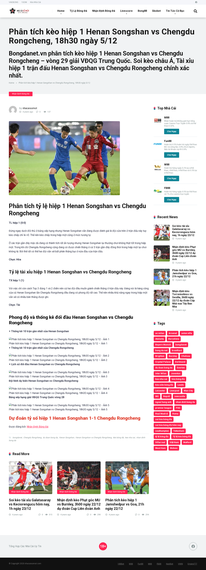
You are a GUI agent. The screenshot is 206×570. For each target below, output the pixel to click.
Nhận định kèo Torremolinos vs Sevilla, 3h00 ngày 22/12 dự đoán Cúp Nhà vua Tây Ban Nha (183, 299)
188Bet (121, 564)
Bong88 (142, 10)
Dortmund (180, 361)
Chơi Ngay (171, 131)
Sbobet (156, 10)
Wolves (174, 448)
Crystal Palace (163, 361)
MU (157, 396)
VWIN (180, 564)
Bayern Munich (163, 344)
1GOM (24, 2)
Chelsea (185, 356)
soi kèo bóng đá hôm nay (168, 425)
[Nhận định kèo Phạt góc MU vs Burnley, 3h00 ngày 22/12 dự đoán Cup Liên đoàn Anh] (79, 477)
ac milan (159, 333)
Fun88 (167, 141)
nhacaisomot (30, 108)
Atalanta (159, 338)
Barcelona (173, 338)
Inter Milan (160, 373)
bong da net (161, 350)
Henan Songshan (66, 437)
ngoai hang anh (163, 402)
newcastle (179, 396)
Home (61, 10)
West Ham (160, 448)
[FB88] (158, 194)
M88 (166, 117)
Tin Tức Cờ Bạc (175, 10)
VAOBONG (13, 2)
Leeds (181, 384)
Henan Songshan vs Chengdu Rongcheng (93, 437)
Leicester (160, 390)
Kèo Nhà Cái (35, 2)
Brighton (159, 356)
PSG (178, 407)
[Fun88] (158, 147)
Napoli (166, 396)
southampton (162, 431)
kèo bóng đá (118, 437)
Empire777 (192, 564)
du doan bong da (50, 437)
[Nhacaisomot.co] (19, 9)
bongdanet (17, 437)
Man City (188, 390)
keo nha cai (130, 437)
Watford (187, 442)
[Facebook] (196, 2)
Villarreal (160, 442)
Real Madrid (161, 413)
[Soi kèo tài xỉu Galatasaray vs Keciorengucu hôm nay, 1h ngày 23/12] (30, 477)
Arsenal (173, 333)
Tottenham (178, 431)
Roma (175, 413)
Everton (181, 367)
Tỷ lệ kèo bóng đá (182, 436)
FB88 (167, 188)
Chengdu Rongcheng (32, 437)
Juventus (175, 373)
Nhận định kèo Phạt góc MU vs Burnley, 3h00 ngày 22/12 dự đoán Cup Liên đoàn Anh (79, 504)
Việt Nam (174, 442)
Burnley (173, 356)
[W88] (158, 170)
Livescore (126, 10)
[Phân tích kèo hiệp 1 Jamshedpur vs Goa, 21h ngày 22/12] (127, 477)
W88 (166, 164)
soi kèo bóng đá (163, 419)
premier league (163, 407)
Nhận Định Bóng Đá (103, 10)
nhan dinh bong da (185, 402)
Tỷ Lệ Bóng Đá (78, 10)
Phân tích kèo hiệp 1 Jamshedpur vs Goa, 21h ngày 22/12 (124, 504)
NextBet (169, 564)
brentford (177, 350)
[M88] (158, 123)
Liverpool (174, 390)
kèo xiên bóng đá (164, 384)
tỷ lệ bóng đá (161, 436)
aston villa (186, 333)
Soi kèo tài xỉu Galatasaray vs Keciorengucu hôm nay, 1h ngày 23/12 (30, 504)
